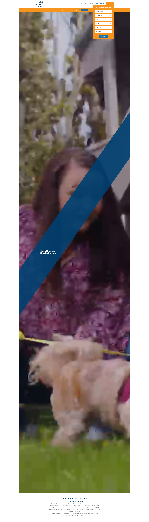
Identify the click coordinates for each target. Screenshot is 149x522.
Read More (84, 10)
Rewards (80, 4)
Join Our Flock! (89, 4)
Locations (62, 4)
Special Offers (71, 4)
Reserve (110, 4)
